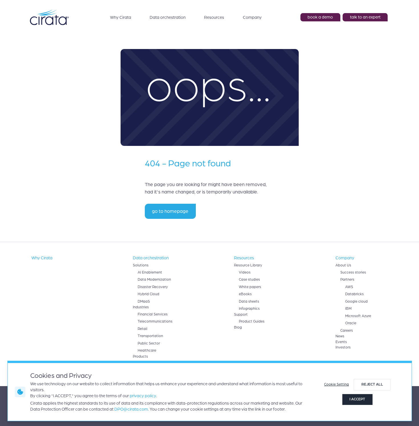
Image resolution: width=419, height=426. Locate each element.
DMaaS (144, 301)
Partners (347, 280)
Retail (142, 329)
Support (241, 315)
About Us (343, 265)
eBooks (245, 294)
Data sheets (249, 301)
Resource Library (248, 265)
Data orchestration (168, 17)
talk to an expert (365, 17)
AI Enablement (150, 272)
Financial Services (153, 314)
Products (140, 356)
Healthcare (147, 350)
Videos (245, 272)
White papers (250, 287)
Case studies (249, 280)
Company (252, 17)
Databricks (354, 294)
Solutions (141, 265)
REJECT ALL (372, 384)
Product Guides (252, 321)
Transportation (150, 336)
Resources (214, 17)
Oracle (350, 323)
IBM (348, 309)
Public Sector (149, 343)
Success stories (353, 272)
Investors (343, 347)
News (339, 336)
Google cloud (356, 301)
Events (341, 342)
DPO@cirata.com (131, 409)
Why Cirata (120, 17)
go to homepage (170, 211)
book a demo (320, 17)
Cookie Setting (336, 384)
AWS (349, 287)
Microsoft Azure (358, 316)
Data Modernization (154, 280)
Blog (238, 327)
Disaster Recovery (153, 287)
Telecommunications (155, 321)
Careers (346, 331)
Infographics (249, 309)
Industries (141, 307)
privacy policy (143, 396)
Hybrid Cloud (148, 294)
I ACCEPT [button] (357, 399)
